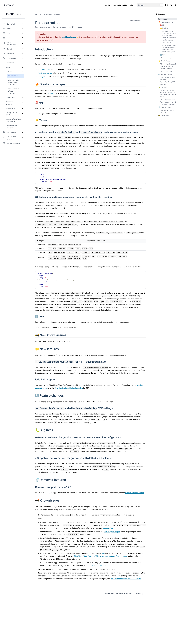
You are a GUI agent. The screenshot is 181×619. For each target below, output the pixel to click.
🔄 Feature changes (165, 74)
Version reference (45, 73)
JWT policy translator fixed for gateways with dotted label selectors (168, 102)
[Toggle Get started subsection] (22, 24)
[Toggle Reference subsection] (22, 63)
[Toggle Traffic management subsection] (22, 43)
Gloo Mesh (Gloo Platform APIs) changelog (124, 593)
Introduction (162, 19)
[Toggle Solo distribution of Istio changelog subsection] (22, 91)
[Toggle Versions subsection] (22, 67)
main (40, 14)
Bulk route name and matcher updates (126, 579)
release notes (107, 528)
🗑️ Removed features (165, 107)
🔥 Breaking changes (165, 22)
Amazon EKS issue (97, 565)
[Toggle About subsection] (22, 28)
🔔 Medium (164, 28)
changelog (51, 93)
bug (103, 553)
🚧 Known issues (164, 115)
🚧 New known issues (165, 58)
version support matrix (134, 493)
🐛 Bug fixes (162, 87)
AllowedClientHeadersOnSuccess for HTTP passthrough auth (168, 66)
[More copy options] (144, 20)
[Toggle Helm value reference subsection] (22, 103)
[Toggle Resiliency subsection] (22, 53)
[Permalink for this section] (55, 49)
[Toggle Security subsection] (22, 49)
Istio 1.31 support (166, 71)
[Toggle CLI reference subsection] (22, 108)
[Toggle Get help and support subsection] (22, 138)
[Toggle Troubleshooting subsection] (22, 132)
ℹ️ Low (162, 55)
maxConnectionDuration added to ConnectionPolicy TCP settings (167, 81)
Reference (47, 14)
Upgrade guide (44, 69)
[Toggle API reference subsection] (22, 97)
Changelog (56, 14)
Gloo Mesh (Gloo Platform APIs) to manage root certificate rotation (100, 556)
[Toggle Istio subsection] (22, 38)
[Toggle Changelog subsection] (22, 71)
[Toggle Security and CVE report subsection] (22, 114)
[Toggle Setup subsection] (22, 33)
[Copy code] (143, 174)
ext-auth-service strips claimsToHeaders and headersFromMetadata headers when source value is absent (169, 36)
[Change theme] (176, 5)
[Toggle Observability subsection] (22, 58)
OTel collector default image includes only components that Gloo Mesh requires (169, 48)
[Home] (36, 14)
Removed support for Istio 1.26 (167, 111)
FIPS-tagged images (112, 532)
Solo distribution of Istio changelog (69, 388)
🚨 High (162, 25)
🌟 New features (164, 61)
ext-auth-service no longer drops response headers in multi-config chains (168, 93)
